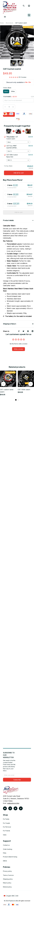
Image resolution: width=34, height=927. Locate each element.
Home (2, 23)
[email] (13, 803)
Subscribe (17, 780)
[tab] (15, 399)
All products (9, 23)
